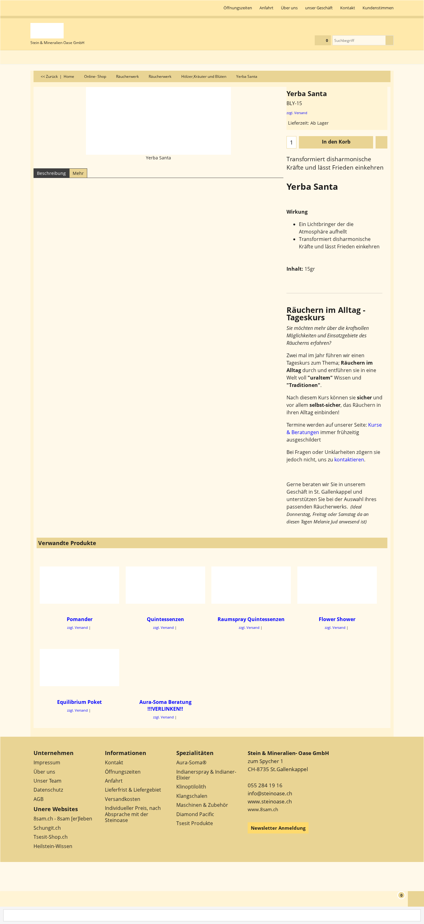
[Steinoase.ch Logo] (57, 30)
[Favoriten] (381, 142)
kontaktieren (349, 459)
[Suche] (389, 40)
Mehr (78, 173)
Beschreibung (51, 173)
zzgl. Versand (296, 112)
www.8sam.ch (263, 809)
